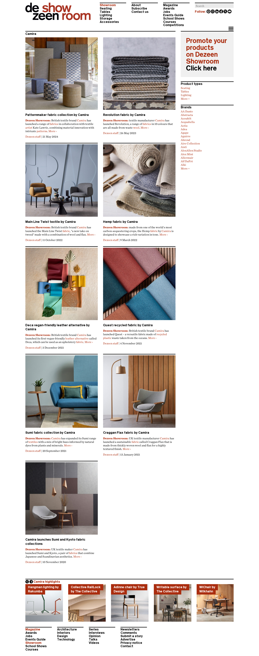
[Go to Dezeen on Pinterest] (208, 12)
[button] (230, 29)
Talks (93, 639)
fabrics (54, 124)
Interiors (63, 632)
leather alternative (77, 338)
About (136, 5)
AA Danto (187, 111)
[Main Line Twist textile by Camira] (61, 182)
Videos (94, 642)
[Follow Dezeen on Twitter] (225, 12)
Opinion (94, 636)
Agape (185, 132)
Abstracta (187, 115)
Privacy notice (131, 642)
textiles (33, 442)
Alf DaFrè (187, 161)
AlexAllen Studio (191, 150)
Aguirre (185, 136)
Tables (105, 11)
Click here (201, 68)
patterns (42, 131)
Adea (184, 129)
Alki (183, 164)
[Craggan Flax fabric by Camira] (139, 393)
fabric (66, 231)
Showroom (108, 5)
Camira (81, 120)
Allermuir (187, 157)
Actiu (184, 125)
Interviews (97, 632)
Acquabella (188, 122)
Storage (106, 18)
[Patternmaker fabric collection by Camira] (61, 75)
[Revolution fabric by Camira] (139, 75)
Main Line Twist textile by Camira (50, 221)
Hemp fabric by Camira (120, 221)
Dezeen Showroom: (38, 120)
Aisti (184, 147)
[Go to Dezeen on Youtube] (230, 12)
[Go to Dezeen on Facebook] (221, 12)
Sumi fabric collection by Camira (50, 432)
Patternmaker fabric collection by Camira (57, 114)
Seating (106, 8)
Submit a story (132, 636)
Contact (127, 646)
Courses (169, 21)
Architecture (67, 629)
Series (94, 629)
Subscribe (139, 8)
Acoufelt (186, 118)
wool (136, 127)
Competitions (173, 25)
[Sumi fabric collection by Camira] (61, 393)
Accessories (109, 21)
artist (28, 127)
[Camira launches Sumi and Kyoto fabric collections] (61, 500)
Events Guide (173, 15)
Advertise (128, 639)
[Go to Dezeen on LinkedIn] (217, 12)
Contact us (140, 11)
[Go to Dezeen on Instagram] (213, 12)
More (52, 131)
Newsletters (130, 629)
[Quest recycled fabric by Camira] (139, 285)
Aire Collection (190, 143)
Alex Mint (187, 154)
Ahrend (185, 140)
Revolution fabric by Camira (124, 114)
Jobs (166, 11)
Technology (66, 639)
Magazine (170, 5)
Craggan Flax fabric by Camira (126, 432)
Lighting (106, 15)
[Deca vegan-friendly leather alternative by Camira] (61, 285)
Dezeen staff (33, 136)
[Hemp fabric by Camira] (139, 182)
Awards (169, 8)
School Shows (173, 18)
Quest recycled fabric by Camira (128, 325)
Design (62, 636)
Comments (129, 632)
